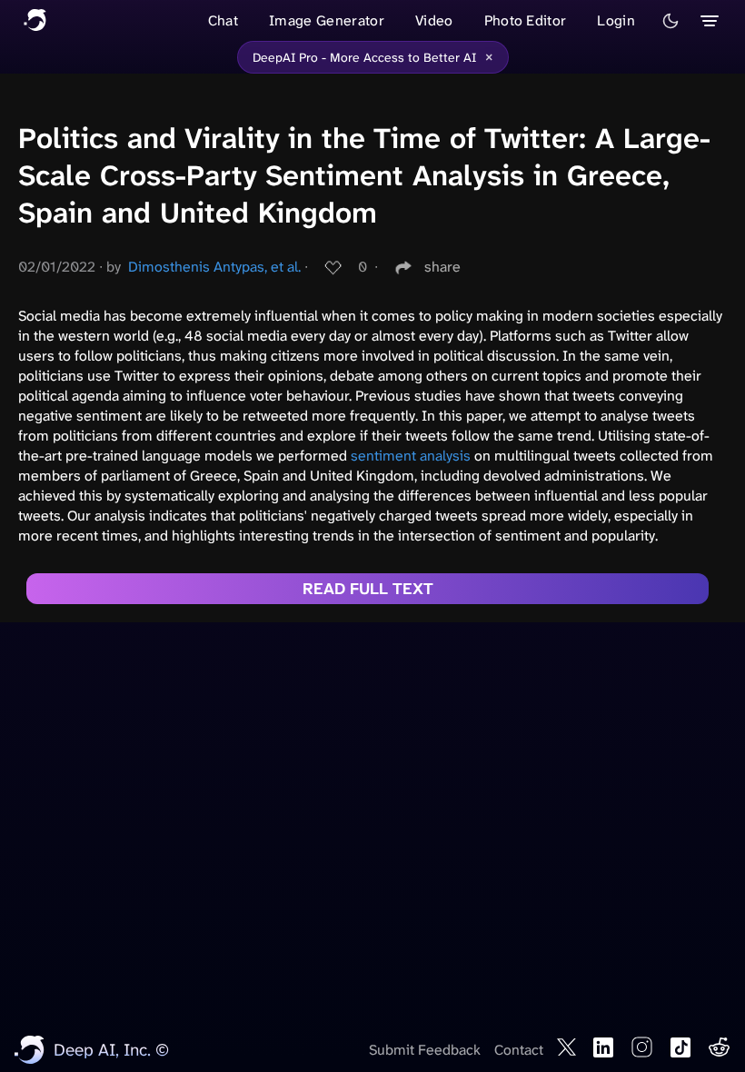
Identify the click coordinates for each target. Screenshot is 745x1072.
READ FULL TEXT (368, 589)
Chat (223, 20)
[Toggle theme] (670, 20)
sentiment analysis (411, 455)
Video (434, 20)
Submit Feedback (425, 1049)
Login (616, 20)
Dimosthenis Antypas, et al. (214, 266)
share (442, 266)
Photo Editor (525, 20)
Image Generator (326, 20)
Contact (518, 1049)
